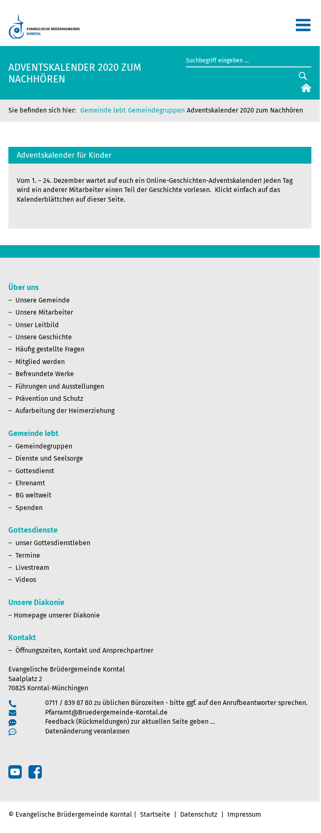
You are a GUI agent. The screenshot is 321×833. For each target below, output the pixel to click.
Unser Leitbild (37, 325)
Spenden (29, 508)
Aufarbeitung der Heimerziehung (65, 411)
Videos (25, 580)
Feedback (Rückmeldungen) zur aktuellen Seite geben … (130, 721)
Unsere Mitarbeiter (44, 312)
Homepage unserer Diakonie (57, 615)
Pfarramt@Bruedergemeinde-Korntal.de (106, 712)
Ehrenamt (30, 483)
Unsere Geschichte (43, 337)
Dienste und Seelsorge (49, 458)
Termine (27, 555)
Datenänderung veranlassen (87, 731)
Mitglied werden (40, 362)
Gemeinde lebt (103, 110)
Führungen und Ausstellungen (59, 386)
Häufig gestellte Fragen (49, 349)
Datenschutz (198, 814)
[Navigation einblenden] (303, 29)
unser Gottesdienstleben (52, 543)
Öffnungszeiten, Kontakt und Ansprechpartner (84, 650)
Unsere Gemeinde (42, 300)
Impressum (244, 814)
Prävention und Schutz (49, 398)
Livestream (32, 568)
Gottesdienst (34, 471)
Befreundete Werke (44, 374)
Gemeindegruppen (156, 110)
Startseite (155, 814)
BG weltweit (33, 495)
